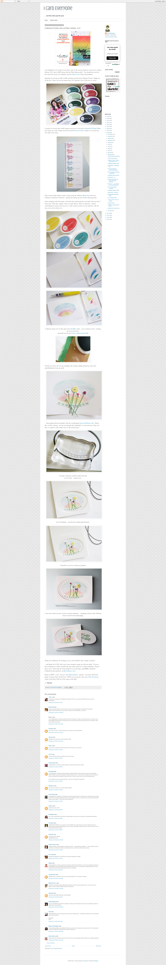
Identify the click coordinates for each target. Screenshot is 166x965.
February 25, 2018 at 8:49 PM (55, 809)
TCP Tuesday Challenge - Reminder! (113, 172)
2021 (108, 126)
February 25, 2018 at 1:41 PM (55, 749)
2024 (108, 120)
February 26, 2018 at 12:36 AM (56, 839)
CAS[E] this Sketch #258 (113, 190)
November (110, 136)
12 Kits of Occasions (112, 158)
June (109, 146)
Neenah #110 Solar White (92, 128)
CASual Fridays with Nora (114, 156)
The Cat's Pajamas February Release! (113, 169)
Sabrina (50, 737)
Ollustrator (85, 960)
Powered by (108, 64)
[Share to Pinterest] (72, 687)
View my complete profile (111, 37)
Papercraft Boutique (54, 926)
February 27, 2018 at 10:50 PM (56, 931)
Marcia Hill (51, 707)
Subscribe (112, 58)
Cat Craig (51, 854)
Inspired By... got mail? (113, 192)
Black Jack (86, 195)
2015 (108, 217)
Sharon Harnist (73, 675)
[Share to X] (68, 687)
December (110, 134)
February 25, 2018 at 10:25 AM (56, 724)
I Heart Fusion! (111, 203)
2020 (108, 128)
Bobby (50, 863)
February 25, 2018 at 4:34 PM (55, 766)
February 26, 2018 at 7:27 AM (55, 858)
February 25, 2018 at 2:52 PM (55, 758)
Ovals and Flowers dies (86, 423)
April (109, 150)
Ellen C (50, 745)
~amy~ (50, 697)
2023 (108, 122)
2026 (108, 116)
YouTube (73, 329)
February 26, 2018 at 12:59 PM (56, 888)
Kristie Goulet (52, 762)
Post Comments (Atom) (56, 948)
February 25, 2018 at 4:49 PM (55, 781)
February (110, 154)
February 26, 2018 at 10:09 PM (56, 907)
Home (46, 20)
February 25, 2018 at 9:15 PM (55, 829)
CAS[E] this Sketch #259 (113, 175)
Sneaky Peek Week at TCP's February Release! (113, 180)
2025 (108, 118)
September (110, 140)
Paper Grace (76, 74)
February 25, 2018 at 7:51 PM (55, 801)
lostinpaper (51, 814)
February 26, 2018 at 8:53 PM (55, 897)
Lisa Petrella (52, 794)
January (110, 210)
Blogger (96, 960)
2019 (108, 130)
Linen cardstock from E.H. (80, 333)
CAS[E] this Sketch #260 (113, 163)
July (109, 144)
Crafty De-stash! (53, 20)
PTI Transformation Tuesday (112, 187)
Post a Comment (51, 943)
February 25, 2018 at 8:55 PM (55, 818)
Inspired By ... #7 (111, 177)
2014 (108, 219)
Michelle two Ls (52, 883)
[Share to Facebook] (70, 687)
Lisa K (50, 754)
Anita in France (52, 844)
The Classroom (93, 677)
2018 (108, 132)
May (109, 148)
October (110, 138)
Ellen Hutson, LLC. (69, 671)
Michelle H (51, 785)
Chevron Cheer (79, 130)
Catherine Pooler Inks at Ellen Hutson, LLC (113, 161)
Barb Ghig (51, 771)
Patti (50, 911)
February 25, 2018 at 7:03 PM (55, 789)
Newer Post (48, 946)
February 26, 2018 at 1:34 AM (55, 849)
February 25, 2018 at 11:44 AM (56, 741)
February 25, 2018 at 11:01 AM (56, 732)
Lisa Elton (51, 823)
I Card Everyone (58, 8)
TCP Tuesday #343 (112, 197)
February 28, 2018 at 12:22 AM (56, 940)
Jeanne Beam (52, 874)
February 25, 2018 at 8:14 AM (55, 702)
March (109, 152)
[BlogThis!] (67, 687)
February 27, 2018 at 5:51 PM (55, 921)
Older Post (98, 946)
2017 (108, 213)
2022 (108, 124)
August (109, 142)
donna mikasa (52, 936)
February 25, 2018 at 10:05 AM (56, 712)
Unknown (51, 728)
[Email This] (65, 687)
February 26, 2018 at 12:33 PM (56, 878)
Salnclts (51, 806)
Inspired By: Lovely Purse (114, 208)
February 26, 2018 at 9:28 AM (55, 870)
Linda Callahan (52, 901)
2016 (108, 215)
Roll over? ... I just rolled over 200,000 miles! (113, 184)
